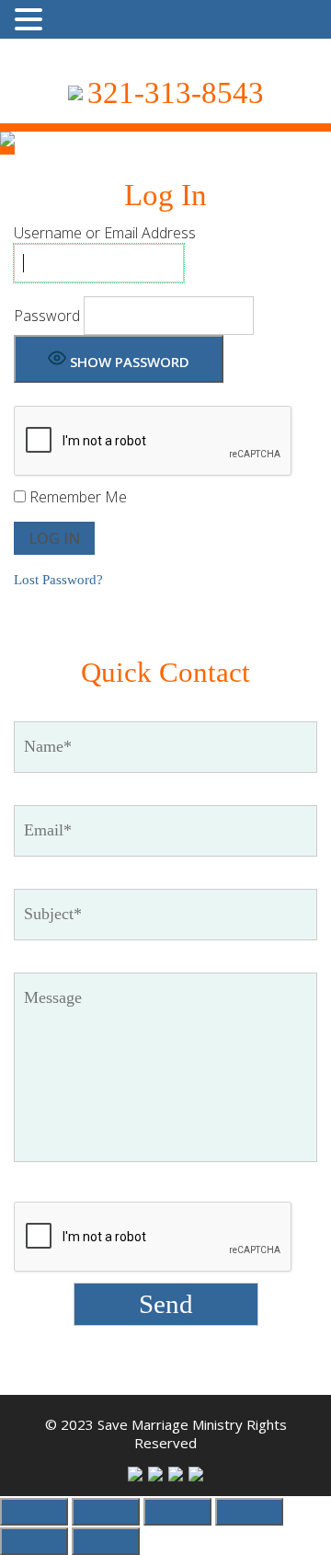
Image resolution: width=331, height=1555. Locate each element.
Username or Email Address (105, 233)
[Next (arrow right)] (106, 1541)
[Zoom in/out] (34, 1512)
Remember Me (76, 497)
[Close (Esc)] (249, 1512)
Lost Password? (58, 579)
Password (47, 315)
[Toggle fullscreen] (106, 1512)
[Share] (177, 1512)
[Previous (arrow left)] (34, 1541)
